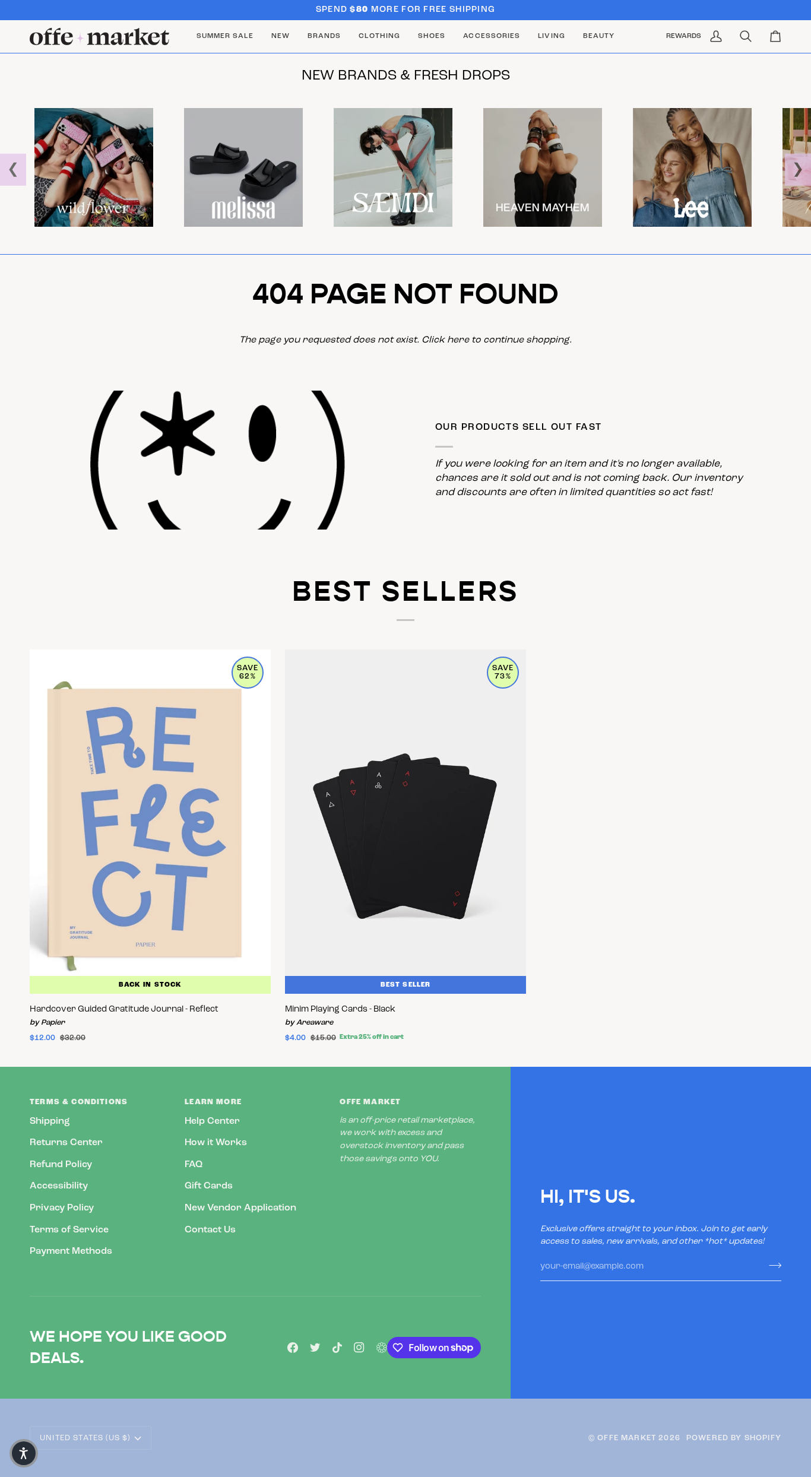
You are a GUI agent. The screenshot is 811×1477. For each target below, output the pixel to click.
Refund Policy (61, 1164)
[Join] (771, 1265)
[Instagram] (359, 1347)
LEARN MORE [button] (213, 1102)
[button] (324, 36)
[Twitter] (315, 1347)
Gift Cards (209, 1186)
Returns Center (66, 1143)
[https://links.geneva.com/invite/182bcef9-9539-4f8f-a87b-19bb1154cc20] (381, 1347)
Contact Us (210, 1230)
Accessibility (59, 1186)
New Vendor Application (240, 1208)
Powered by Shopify (733, 1438)
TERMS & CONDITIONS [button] (79, 1102)
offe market (626, 1438)
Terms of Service (69, 1230)
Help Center (212, 1121)
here (458, 340)
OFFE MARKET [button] (370, 1102)
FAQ (193, 1164)
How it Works (216, 1143)
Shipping (50, 1121)
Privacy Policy (62, 1208)
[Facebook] (292, 1347)
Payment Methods (71, 1251)
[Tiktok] (337, 1347)
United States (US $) (85, 1438)
